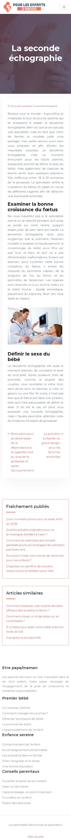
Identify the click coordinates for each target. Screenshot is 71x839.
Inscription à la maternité (23, 637)
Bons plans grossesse (21, 106)
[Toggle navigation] (64, 7)
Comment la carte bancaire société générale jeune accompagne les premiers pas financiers (35, 545)
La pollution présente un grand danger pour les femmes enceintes (50, 445)
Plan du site (35, 836)
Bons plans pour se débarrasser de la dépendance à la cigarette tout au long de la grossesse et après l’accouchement (22, 452)
